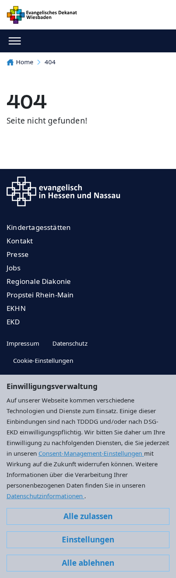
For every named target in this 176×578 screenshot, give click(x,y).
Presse (18, 254)
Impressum (23, 343)
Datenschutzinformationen (45, 496)
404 (50, 62)
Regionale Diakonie (39, 281)
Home (24, 62)
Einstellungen (88, 539)
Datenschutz (70, 343)
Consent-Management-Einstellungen (91, 453)
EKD (13, 321)
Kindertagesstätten (39, 227)
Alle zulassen (88, 516)
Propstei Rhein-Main (40, 294)
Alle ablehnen (88, 563)
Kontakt (20, 240)
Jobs (13, 267)
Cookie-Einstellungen (43, 360)
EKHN (16, 308)
